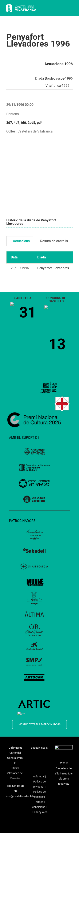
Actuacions (21, 241)
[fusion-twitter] (39, 755)
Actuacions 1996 (58, 64)
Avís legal (38, 776)
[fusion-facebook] (34, 755)
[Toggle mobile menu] (71, 8)
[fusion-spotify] (45, 762)
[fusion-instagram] (45, 755)
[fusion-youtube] (34, 762)
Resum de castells (53, 241)
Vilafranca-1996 (57, 86)
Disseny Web (39, 812)
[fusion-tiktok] (39, 762)
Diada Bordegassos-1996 (54, 78)
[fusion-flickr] (39, 769)
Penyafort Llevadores (53, 268)
